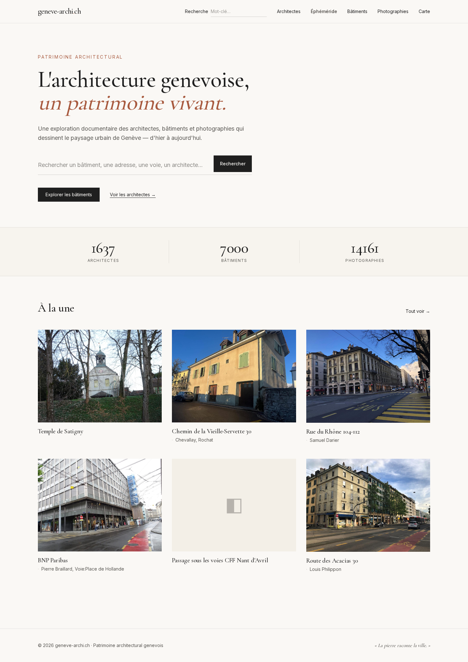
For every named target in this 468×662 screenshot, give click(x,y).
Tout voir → (418, 311)
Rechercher (232, 163)
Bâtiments (357, 11)
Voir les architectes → (133, 194)
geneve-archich (59, 11)
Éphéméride (324, 11)
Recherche (196, 11)
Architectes (289, 11)
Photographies (393, 11)
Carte (424, 11)
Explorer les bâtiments (69, 194)
